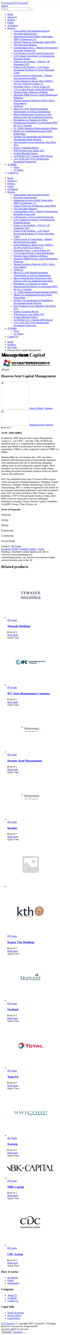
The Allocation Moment (25, 45)
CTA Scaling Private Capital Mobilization (34, 89)
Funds (10, 22)
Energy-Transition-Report (26, 147)
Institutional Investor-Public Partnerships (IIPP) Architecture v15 (33, 38)
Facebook (6, 549)
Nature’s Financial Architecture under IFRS (35, 42)
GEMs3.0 (18, 106)
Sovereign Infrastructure (25, 33)
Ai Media (12, 164)
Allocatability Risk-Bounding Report (31, 31)
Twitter (14, 549)
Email (41, 549)
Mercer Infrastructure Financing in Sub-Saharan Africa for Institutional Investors (33, 115)
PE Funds (16, 546)
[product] (33, 595)
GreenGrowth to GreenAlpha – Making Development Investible (33, 77)
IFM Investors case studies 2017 (29, 150)
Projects (11, 20)
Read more (12, 635)
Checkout (17, 1332)
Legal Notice (13, 1318)
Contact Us (12, 172)
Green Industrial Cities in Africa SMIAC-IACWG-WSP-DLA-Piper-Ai (34, 82)
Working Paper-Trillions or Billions (31, 92)
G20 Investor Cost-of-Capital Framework (34, 53)
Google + (33, 549)
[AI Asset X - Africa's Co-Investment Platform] (14, 3)
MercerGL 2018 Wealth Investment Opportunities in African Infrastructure (32, 110)
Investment (12, 1277)
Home (10, 14)
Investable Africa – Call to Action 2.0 (32, 86)
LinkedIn (23, 549)
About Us (12, 17)
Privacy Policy (14, 1315)
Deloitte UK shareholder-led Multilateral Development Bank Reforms (33, 138)
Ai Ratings (12, 25)
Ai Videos (18, 170)
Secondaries (13, 1283)
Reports (11, 28)
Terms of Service (15, 1312)
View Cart (6, 1332)
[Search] (31, 9)
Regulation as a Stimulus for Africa (31, 120)
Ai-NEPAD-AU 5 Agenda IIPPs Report (33, 156)
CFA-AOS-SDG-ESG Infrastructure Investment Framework (31, 160)
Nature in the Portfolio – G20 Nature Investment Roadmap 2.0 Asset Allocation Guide (34, 70)
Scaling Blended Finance (26, 153)
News (16, 167)
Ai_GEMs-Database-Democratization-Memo (35, 128)
